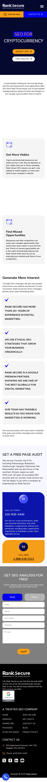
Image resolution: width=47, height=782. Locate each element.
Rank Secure (31, 774)
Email (12, 597)
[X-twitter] (4, 760)
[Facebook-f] (10, 760)
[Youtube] (22, 760)
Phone (35, 597)
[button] (42, 6)
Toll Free (23, 555)
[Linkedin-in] (16, 760)
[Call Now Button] (5, 777)
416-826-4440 (14, 514)
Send (23, 651)
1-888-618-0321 (23, 559)
